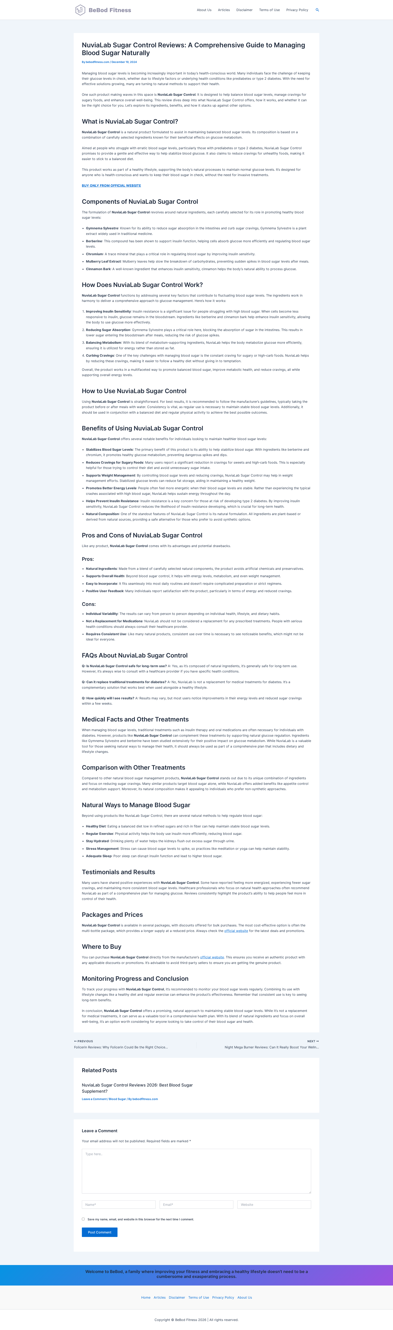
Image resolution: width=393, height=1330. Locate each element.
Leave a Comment (94, 1099)
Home (145, 1297)
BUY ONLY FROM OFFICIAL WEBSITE (111, 185)
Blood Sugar (117, 1099)
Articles (224, 10)
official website (236, 931)
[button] (317, 10)
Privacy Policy (297, 10)
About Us (204, 10)
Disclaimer (244, 10)
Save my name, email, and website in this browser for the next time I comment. (141, 1219)
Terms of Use (269, 10)
